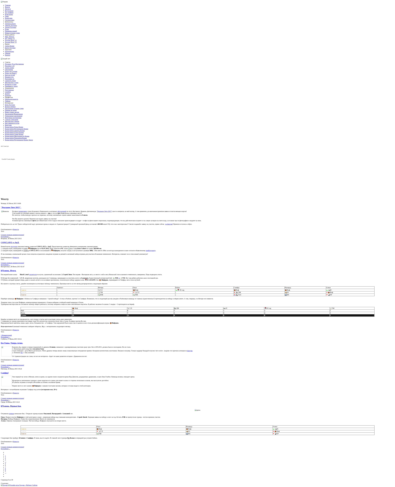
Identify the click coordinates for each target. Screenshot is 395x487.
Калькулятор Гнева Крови (14, 127)
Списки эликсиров (11, 119)
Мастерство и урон (11, 82)
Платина (8, 95)
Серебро (8, 92)
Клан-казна (9, 14)
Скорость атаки (10, 81)
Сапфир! (5, 373)
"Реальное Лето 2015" (104, 211)
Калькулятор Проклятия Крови (16, 138)
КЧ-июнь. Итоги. (8, 271)
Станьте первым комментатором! (12, 235)
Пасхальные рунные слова (14, 108)
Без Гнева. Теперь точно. (12, 343)
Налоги (7, 55)
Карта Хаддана (10, 48)
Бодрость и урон (10, 84)
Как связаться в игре (12, 123)
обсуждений (62, 211)
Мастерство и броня (12, 121)
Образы (7, 53)
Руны (7, 29)
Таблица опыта (10, 24)
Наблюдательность (11, 99)
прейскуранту (150, 250)
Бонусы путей (10, 75)
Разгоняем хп (9, 79)
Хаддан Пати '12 (11, 40)
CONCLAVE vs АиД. (10, 242)
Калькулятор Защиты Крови (15, 131)
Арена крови (9, 68)
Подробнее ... (5, 237)
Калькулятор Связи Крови (14, 134)
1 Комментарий (6, 335)
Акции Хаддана (10, 27)
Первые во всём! (11, 110)
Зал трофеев (9, 12)
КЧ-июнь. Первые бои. (11, 406)
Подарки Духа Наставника (14, 64)
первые (11, 413)
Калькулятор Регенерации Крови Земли (19, 140)
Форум (7, 7)
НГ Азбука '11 (10, 38)
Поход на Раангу (11, 73)
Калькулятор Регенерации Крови (16, 129)
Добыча (7, 101)
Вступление (9, 11)
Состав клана (9, 20)
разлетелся (33, 274)
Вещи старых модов (12, 112)
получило (14, 246)
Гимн (7, 16)
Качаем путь (9, 77)
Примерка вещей (11, 31)
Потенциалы (9, 51)
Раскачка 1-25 (10, 66)
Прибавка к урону (11, 86)
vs (119, 278)
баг (22, 352)
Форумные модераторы (13, 118)
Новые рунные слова (12, 33)
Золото (7, 94)
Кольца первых (10, 107)
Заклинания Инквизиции (14, 114)
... (5, 461)
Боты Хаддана (10, 105)
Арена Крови (9, 46)
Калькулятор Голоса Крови (14, 132)
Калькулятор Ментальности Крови (17, 136)
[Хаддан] (4, 485)
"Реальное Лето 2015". (11, 207)
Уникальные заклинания (13, 116)
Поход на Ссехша (11, 71)
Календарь (8, 18)
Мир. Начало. (9, 37)
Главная (7, 5)
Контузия (8, 125)
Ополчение (9, 69)
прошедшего (22, 211)
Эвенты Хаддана (11, 25)
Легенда (8, 9)
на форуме (169, 224)
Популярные (9, 90)
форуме (189, 351)
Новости (16, 229)
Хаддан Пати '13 (11, 42)
